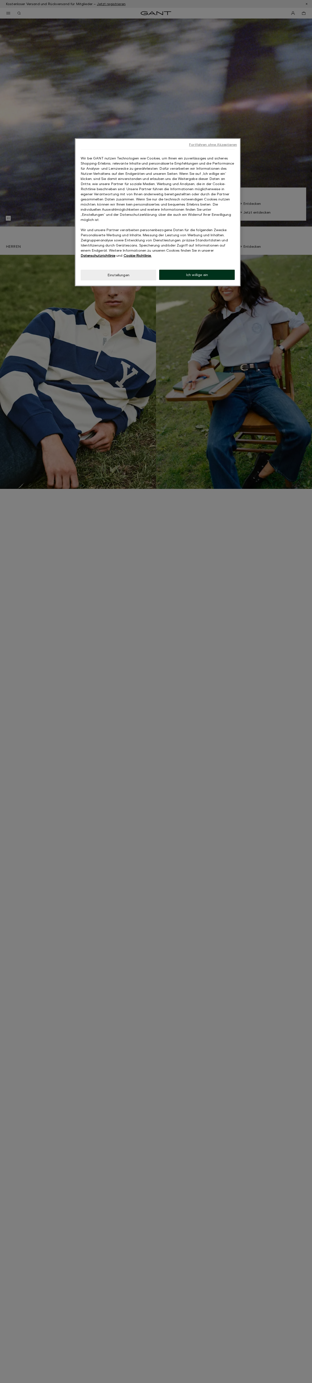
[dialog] (158, 212)
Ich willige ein (197, 275)
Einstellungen (118, 275)
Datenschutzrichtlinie (98, 255)
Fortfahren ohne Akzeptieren (213, 144)
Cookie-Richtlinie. (138, 255)
